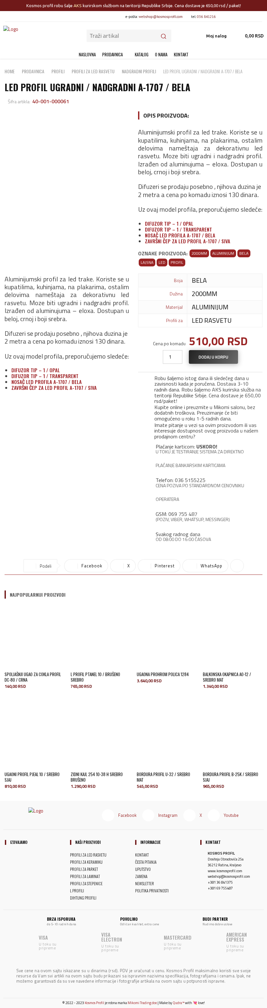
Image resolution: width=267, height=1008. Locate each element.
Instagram (167, 815)
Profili (57, 71)
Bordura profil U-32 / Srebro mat (163, 777)
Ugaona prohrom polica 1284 (163, 674)
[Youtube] (258, 16)
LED (162, 262)
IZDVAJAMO (18, 842)
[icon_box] (200, 388)
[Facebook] (226, 16)
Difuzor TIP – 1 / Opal (35, 370)
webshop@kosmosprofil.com (161, 16)
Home (10, 71)
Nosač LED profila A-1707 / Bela (46, 381)
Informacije (150, 842)
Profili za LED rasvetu (93, 71)
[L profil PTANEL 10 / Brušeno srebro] (100, 637)
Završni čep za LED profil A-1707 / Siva (54, 387)
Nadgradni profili (139, 71)
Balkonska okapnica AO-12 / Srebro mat (227, 677)
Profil (177, 262)
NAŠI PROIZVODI (88, 842)
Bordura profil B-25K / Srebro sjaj (230, 777)
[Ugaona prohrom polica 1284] (166, 637)
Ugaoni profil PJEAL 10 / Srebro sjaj (32, 777)
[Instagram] (237, 16)
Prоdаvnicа (33, 71)
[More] (237, 565)
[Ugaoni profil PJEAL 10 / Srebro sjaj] (34, 737)
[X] (247, 16)
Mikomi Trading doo (142, 1002)
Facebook (127, 815)
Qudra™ (178, 1002)
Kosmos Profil (94, 1002)
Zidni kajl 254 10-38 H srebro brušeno (97, 777)
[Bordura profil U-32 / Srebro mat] (166, 737)
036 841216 (206, 16)
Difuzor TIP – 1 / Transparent (44, 375)
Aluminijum (223, 253)
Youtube (231, 815)
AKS (78, 5)
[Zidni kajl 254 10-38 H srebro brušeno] (100, 737)
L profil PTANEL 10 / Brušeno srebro (95, 677)
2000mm (199, 253)
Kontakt (213, 842)
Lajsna (147, 262)
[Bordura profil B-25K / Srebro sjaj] (232, 737)
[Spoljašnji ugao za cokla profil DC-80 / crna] (34, 637)
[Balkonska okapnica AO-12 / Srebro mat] (232, 637)
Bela (243, 253)
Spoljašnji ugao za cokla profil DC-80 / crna (33, 677)
